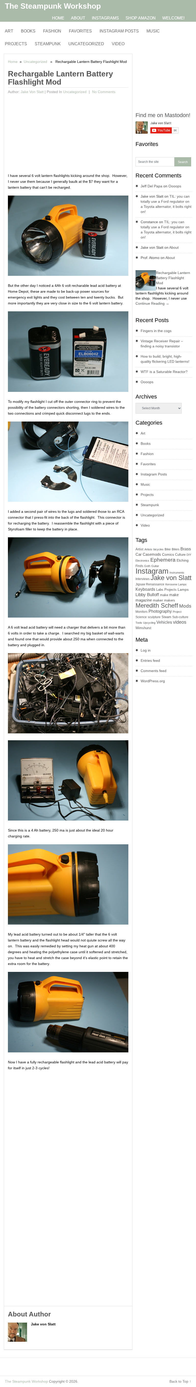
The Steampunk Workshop (53, 6)
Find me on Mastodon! (163, 115)
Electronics (142, 560)
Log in (146, 650)
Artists (148, 549)
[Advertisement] (68, 134)
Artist (139, 549)
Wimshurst (143, 628)
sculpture (154, 617)
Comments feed (153, 671)
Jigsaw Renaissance (150, 584)
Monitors (142, 611)
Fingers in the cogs (156, 331)
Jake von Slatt (32, 92)
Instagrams (105, 18)
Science (141, 617)
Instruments (176, 572)
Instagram (152, 571)
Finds (139, 566)
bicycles (158, 549)
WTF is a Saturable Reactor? (164, 372)
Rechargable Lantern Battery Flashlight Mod (173, 278)
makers (169, 600)
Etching (183, 560)
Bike (168, 549)
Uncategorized (86, 44)
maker (158, 600)
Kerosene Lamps (176, 584)
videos (179, 622)
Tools (139, 622)
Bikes (175, 549)
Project (177, 611)
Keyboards (145, 589)
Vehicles (164, 622)
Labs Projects (166, 590)
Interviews (143, 579)
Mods (185, 606)
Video (118, 44)
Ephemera (163, 560)
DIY (189, 554)
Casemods (152, 554)
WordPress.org (153, 681)
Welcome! (173, 18)
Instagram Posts (119, 31)
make (164, 595)
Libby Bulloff (147, 594)
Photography (160, 611)
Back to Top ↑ (180, 1381)
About (78, 18)
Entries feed (150, 660)
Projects (16, 44)
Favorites (80, 31)
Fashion (52, 31)
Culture (180, 554)
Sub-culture (180, 617)
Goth (147, 565)
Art (9, 31)
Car (139, 554)
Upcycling (149, 622)
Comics (168, 554)
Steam (166, 617)
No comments (103, 92)
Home (58, 18)
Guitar (155, 565)
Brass (185, 549)
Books (28, 31)
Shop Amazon (141, 18)
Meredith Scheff (157, 605)
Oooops (174, 186)
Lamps (183, 589)
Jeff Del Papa (151, 186)
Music (153, 31)
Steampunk (48, 44)
